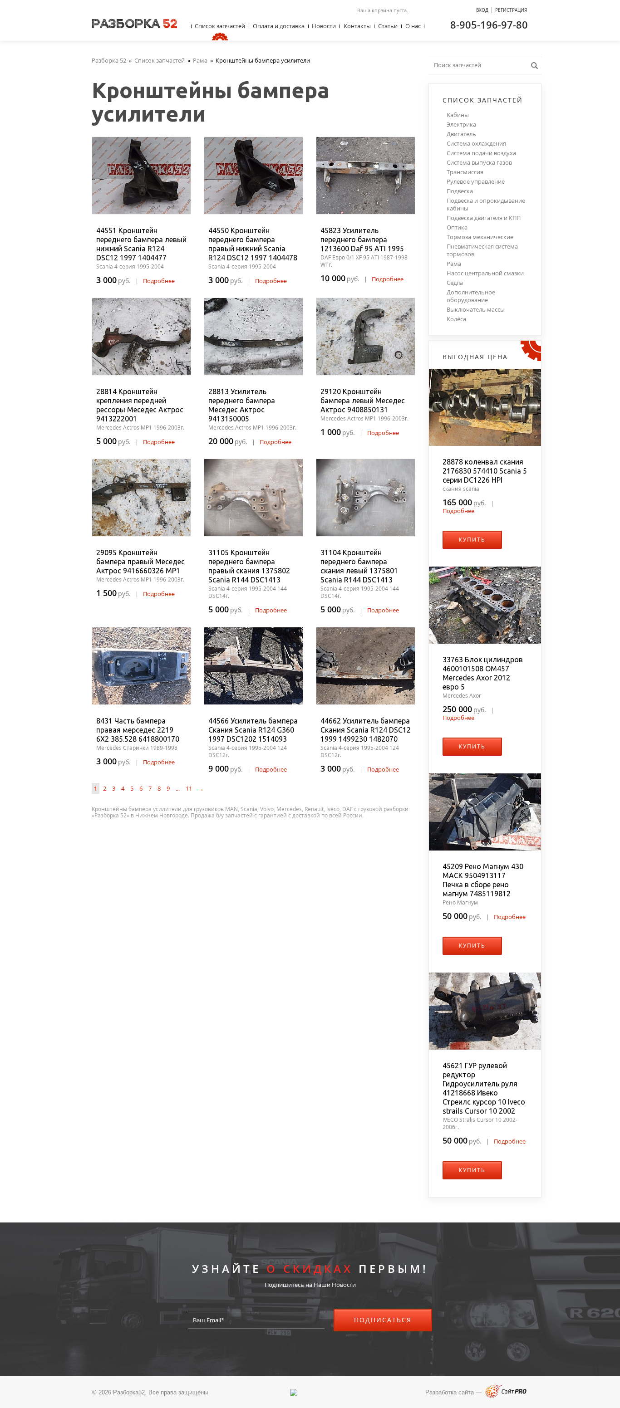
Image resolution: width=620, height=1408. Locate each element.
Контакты (357, 26)
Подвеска (460, 191)
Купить (472, 539)
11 (189, 788)
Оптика (457, 227)
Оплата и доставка (279, 26)
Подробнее (159, 281)
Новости (324, 26)
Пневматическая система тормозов (482, 250)
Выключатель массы (476, 309)
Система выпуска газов (479, 162)
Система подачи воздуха (481, 153)
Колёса (456, 319)
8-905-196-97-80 (489, 24)
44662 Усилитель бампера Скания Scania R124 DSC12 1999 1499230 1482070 (365, 730)
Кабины (458, 115)
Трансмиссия (465, 172)
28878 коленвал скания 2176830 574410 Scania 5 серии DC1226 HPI (485, 471)
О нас (413, 26)
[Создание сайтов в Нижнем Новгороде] (506, 1396)
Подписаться (383, 1319)
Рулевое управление (476, 182)
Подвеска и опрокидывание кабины (486, 204)
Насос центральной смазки (485, 273)
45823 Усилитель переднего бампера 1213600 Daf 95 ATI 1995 (362, 239)
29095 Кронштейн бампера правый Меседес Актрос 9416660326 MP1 (140, 561)
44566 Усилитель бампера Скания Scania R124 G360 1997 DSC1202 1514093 (253, 730)
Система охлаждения (476, 143)
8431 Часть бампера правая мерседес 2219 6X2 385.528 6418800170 (137, 730)
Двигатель (461, 134)
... (178, 788)
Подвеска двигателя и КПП (484, 218)
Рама (454, 264)
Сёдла (455, 283)
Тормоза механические (480, 237)
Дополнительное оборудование (471, 296)
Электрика (461, 124)
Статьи (388, 26)
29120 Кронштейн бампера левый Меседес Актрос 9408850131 (362, 400)
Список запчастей (220, 26)
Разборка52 (129, 1392)
